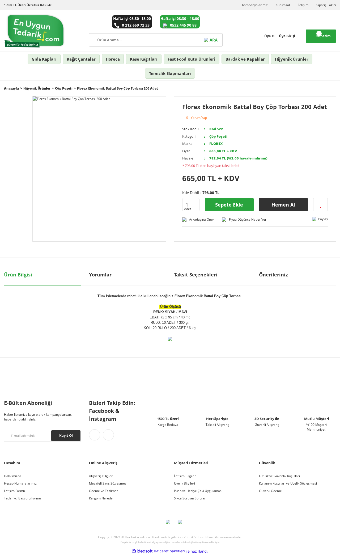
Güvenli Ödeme (270, 491)
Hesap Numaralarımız (20, 483)
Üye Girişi (287, 35)
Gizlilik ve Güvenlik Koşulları (279, 476)
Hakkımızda (12, 476)
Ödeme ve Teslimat (103, 491)
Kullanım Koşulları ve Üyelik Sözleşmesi (288, 483)
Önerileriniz (273, 274)
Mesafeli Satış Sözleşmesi (108, 483)
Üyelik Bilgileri (184, 483)
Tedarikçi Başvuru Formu (22, 498)
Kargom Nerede (101, 498)
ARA (213, 40)
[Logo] (34, 31)
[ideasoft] (142, 551)
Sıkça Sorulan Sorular (190, 498)
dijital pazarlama (173, 542)
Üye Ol (269, 35)
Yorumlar (100, 274)
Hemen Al (283, 204)
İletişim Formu (14, 491)
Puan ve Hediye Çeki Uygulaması (198, 491)
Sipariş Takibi (326, 5)
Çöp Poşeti (218, 136)
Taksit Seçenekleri (196, 274)
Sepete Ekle (229, 204)
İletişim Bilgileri (185, 476)
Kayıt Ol (66, 435)
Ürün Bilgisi (18, 274)
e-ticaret (146, 542)
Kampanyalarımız (255, 5)
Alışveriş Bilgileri (101, 476)
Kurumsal (283, 5)
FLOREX (216, 143)
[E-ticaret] (169, 551)
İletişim (303, 5)
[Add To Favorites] (320, 204)
